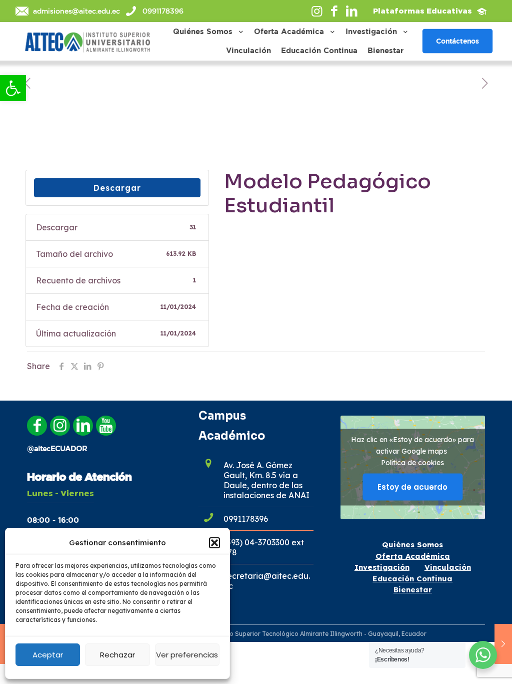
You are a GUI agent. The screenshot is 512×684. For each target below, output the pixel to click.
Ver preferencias (187, 654)
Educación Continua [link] (412, 578)
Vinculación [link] (447, 567)
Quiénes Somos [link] (412, 544)
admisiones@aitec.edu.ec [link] (76, 11)
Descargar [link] (117, 188)
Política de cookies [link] (412, 462)
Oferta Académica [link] (413, 556)
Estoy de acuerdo (413, 487)
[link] (13, 88)
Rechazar (117, 654)
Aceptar (47, 654)
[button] (215, 543)
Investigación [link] (382, 567)
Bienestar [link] (413, 589)
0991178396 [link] (163, 11)
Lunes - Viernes (60, 493)
